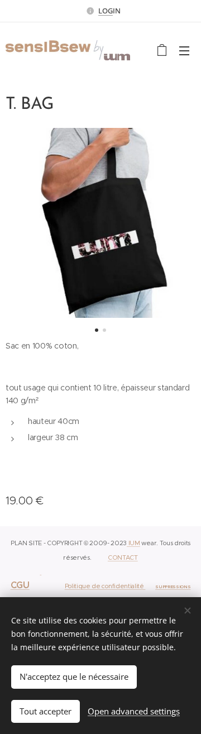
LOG (105, 11)
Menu (184, 50)
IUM (133, 543)
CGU (20, 585)
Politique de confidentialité (105, 586)
